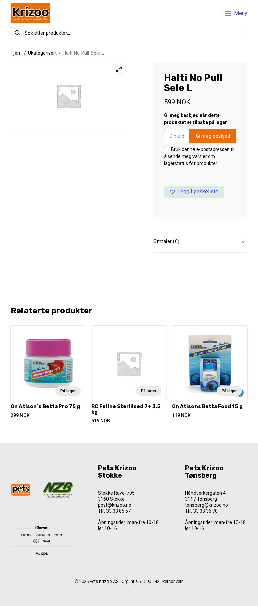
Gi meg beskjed (213, 136)
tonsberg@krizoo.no (206, 505)
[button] (194, 192)
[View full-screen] (119, 69)
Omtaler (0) (166, 241)
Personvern (173, 581)
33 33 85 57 (118, 511)
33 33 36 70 (205, 511)
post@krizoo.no (114, 505)
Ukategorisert (42, 53)
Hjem (16, 53)
